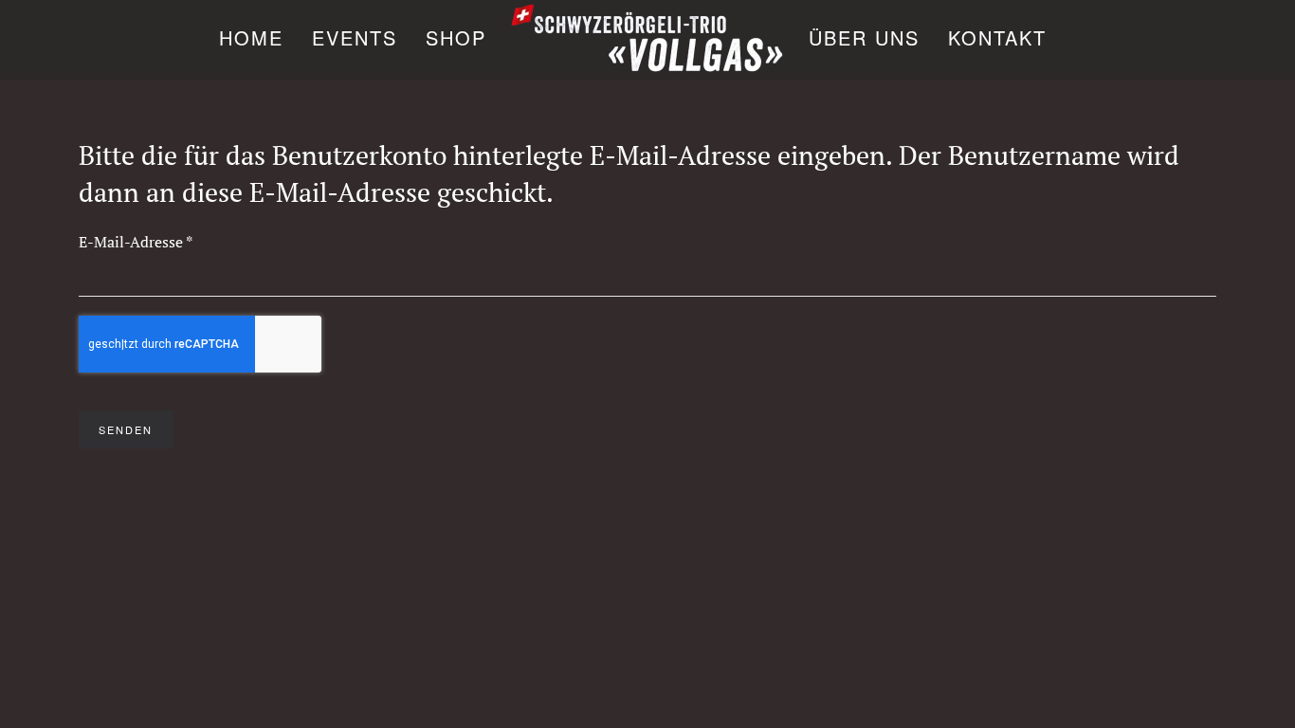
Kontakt (997, 37)
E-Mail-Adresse (135, 241)
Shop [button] (456, 37)
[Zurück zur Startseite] (647, 40)
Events (354, 37)
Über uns (864, 37)
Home (251, 37)
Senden (126, 429)
